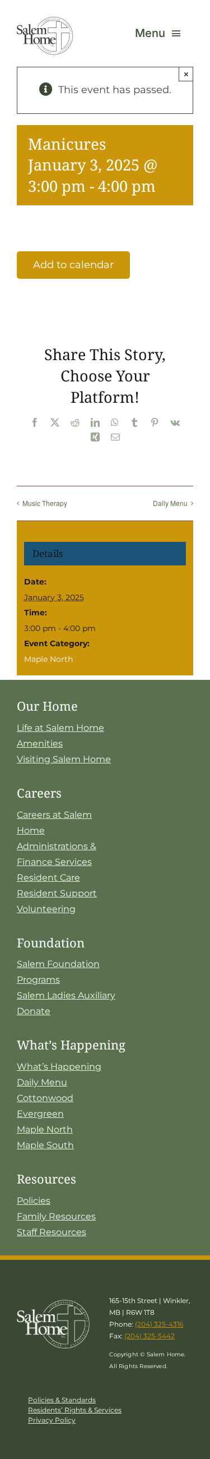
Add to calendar (73, 265)
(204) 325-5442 (149, 1336)
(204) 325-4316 (159, 1324)
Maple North (48, 659)
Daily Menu (170, 503)
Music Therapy (44, 503)
